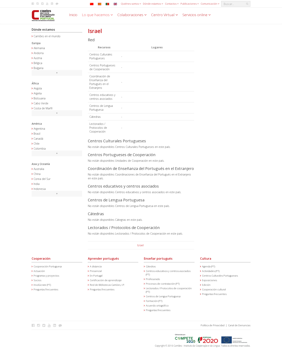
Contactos (171, 3)
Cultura (205, 258)
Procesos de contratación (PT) (163, 283)
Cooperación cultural (214, 289)
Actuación (39, 271)
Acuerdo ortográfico (157, 305)
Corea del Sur (42, 179)
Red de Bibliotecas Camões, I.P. (107, 285)
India (37, 184)
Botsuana (39, 98)
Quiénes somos (130, 3)
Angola (38, 88)
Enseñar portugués (158, 258)
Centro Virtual (163, 14)
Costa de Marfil (43, 108)
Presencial (96, 271)
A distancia (96, 266)
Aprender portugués (103, 258)
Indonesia (40, 189)
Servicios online (195, 14)
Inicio (73, 14)
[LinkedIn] (55, 325)
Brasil (37, 133)
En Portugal (96, 275)
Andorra (39, 53)
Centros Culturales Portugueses (220, 275)
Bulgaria (38, 68)
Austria (38, 58)
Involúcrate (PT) (42, 285)
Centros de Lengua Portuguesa (163, 296)
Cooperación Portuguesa (48, 266)
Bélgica (38, 63)
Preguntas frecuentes (46, 289)
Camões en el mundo (47, 36)
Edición (206, 285)
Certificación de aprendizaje (106, 280)
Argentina (39, 128)
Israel (140, 245)
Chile (37, 143)
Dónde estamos (152, 3)
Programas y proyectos (46, 275)
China (37, 174)
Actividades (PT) (210, 271)
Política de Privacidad (212, 325)
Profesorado (153, 279)
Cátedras (151, 266)
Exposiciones (209, 280)
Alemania (39, 48)
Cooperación (41, 258)
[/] (43, 15)
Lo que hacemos (96, 14)
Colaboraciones (130, 14)
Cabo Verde (41, 103)
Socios (37, 280)
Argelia (38, 93)
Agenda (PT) (208, 266)
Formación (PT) (154, 301)
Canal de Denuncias (239, 325)
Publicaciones (189, 3)
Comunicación (209, 3)
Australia (39, 169)
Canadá (38, 138)
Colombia (40, 148)
